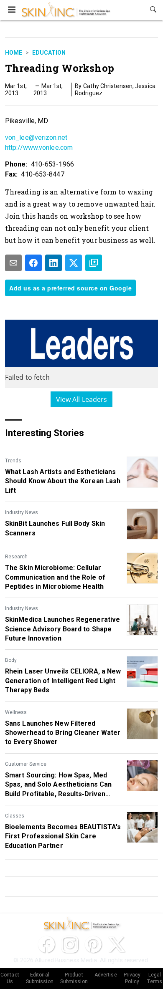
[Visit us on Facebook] (46, 944)
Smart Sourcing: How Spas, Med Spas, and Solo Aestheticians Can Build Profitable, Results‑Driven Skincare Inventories (58, 785)
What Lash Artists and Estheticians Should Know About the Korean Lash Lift (62, 481)
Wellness (16, 712)
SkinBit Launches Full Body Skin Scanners (55, 528)
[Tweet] (73, 263)
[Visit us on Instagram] (69, 944)
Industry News (21, 512)
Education (49, 52)
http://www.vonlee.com (39, 147)
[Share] (33, 263)
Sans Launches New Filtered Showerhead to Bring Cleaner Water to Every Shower (62, 732)
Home (13, 52)
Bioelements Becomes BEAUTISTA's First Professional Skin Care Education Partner (63, 836)
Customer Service (25, 764)
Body (11, 660)
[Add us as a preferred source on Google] (93, 263)
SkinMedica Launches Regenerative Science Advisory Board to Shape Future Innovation (62, 629)
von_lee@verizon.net (36, 137)
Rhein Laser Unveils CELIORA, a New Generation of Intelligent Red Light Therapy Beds (63, 680)
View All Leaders (81, 399)
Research (16, 557)
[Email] (13, 263)
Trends (13, 461)
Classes (14, 816)
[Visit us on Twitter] (116, 944)
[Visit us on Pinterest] (93, 944)
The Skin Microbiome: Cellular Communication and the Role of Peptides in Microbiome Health (55, 577)
